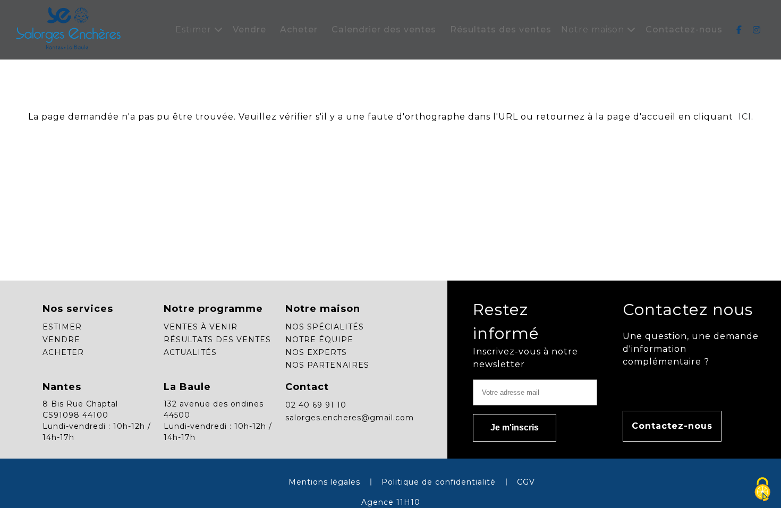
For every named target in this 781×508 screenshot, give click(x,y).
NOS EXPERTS (316, 352)
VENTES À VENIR (200, 327)
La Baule (187, 387)
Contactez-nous (684, 29)
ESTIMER (62, 327)
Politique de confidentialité (438, 482)
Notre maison (594, 29)
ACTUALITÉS (190, 352)
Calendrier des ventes (384, 29)
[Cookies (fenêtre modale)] (762, 490)
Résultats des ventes (500, 29)
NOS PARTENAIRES (327, 365)
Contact (307, 387)
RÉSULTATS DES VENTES (217, 339)
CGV (526, 482)
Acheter (299, 29)
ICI (743, 117)
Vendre (249, 29)
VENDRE (61, 339)
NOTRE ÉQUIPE (319, 339)
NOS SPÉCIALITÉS (324, 327)
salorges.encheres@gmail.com (349, 417)
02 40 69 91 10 (315, 405)
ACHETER (63, 352)
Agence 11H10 (390, 502)
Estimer (194, 29)
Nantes (62, 387)
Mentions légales (324, 482)
